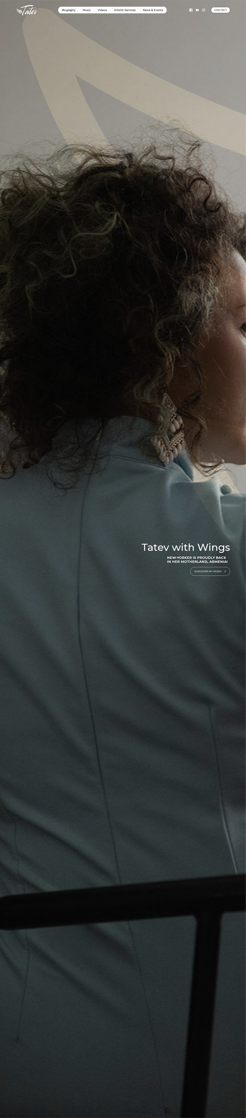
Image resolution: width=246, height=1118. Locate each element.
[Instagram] (203, 10)
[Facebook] (191, 10)
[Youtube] (197, 10)
